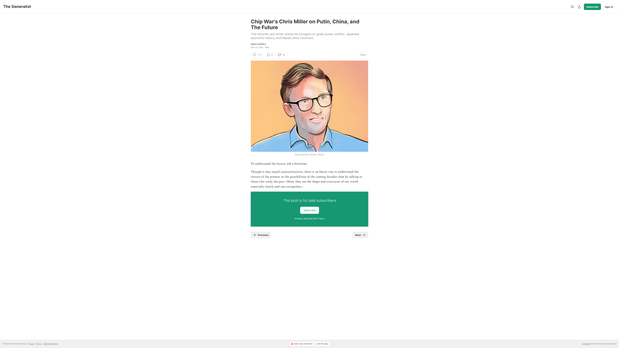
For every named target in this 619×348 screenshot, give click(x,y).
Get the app (322, 343)
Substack (586, 343)
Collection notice (50, 343)
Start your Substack (303, 343)
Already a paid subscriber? (310, 218)
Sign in (609, 6)
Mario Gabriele (258, 44)
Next (358, 235)
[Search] (572, 7)
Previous (263, 235)
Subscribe (592, 6)
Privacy (31, 343)
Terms (39, 343)
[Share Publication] (579, 7)
